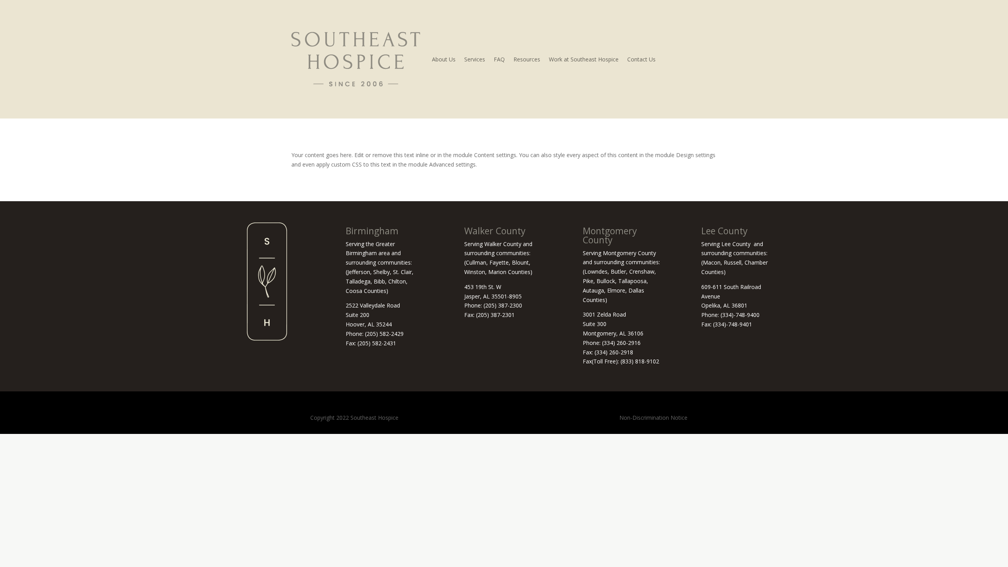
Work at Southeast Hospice (584, 59)
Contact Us (641, 59)
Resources (526, 59)
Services (474, 59)
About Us (444, 59)
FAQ (499, 59)
